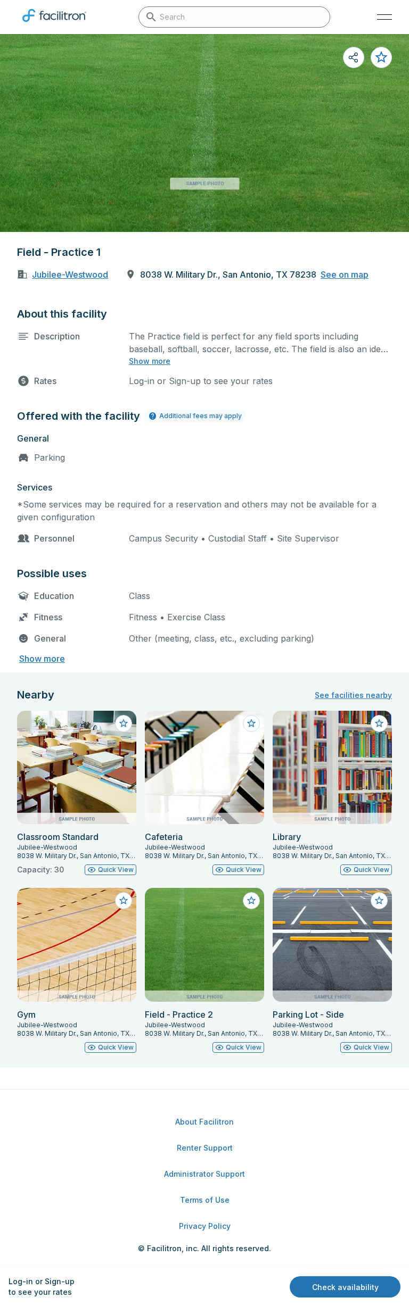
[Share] (353, 57)
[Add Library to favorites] (379, 723)
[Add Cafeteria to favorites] (251, 723)
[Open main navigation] (384, 17)
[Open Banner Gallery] (204, 133)
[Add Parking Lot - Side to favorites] (379, 900)
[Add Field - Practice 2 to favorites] (251, 900)
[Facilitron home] (54, 24)
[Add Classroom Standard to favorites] (123, 723)
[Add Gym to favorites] (123, 900)
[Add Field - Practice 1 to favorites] (381, 57)
